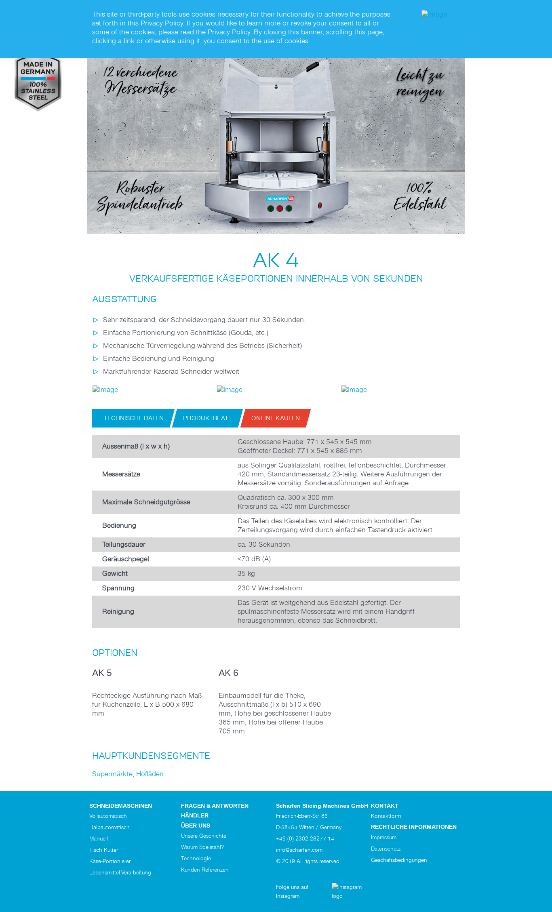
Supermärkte (112, 774)
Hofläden (150, 774)
